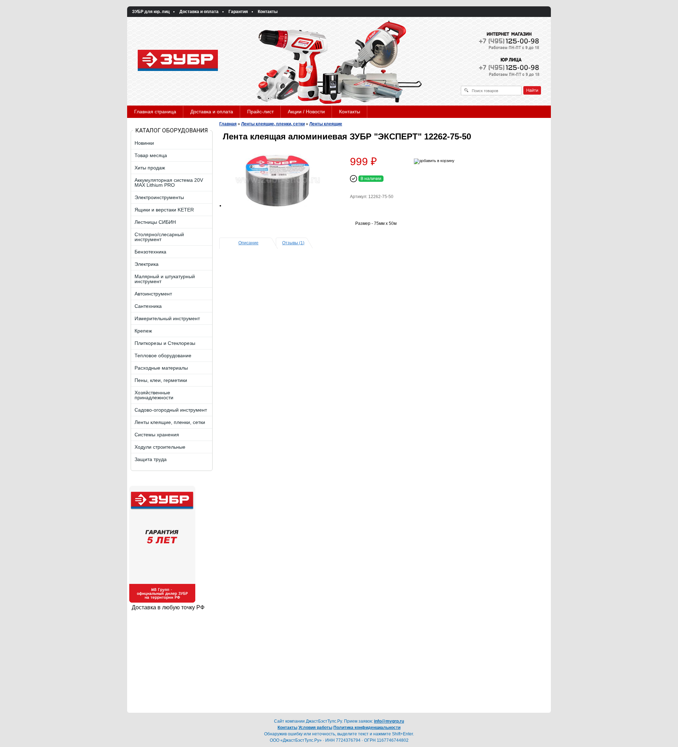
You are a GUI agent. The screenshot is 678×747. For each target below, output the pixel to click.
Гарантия (238, 11)
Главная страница (155, 111)
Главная (228, 123)
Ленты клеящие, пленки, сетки (273, 123)
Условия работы (315, 727)
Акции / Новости (306, 111)
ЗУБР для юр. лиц (151, 11)
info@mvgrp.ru (389, 721)
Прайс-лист (260, 111)
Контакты (268, 11)
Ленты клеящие (325, 123)
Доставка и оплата (199, 11)
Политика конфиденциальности (366, 727)
